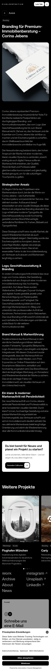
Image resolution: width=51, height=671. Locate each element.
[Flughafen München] (20, 530)
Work (6, 573)
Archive (8, 579)
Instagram (35, 573)
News (7, 590)
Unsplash (35, 579)
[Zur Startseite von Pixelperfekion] (12, 4)
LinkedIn (34, 584)
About (7, 584)
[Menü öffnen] (47, 4)
